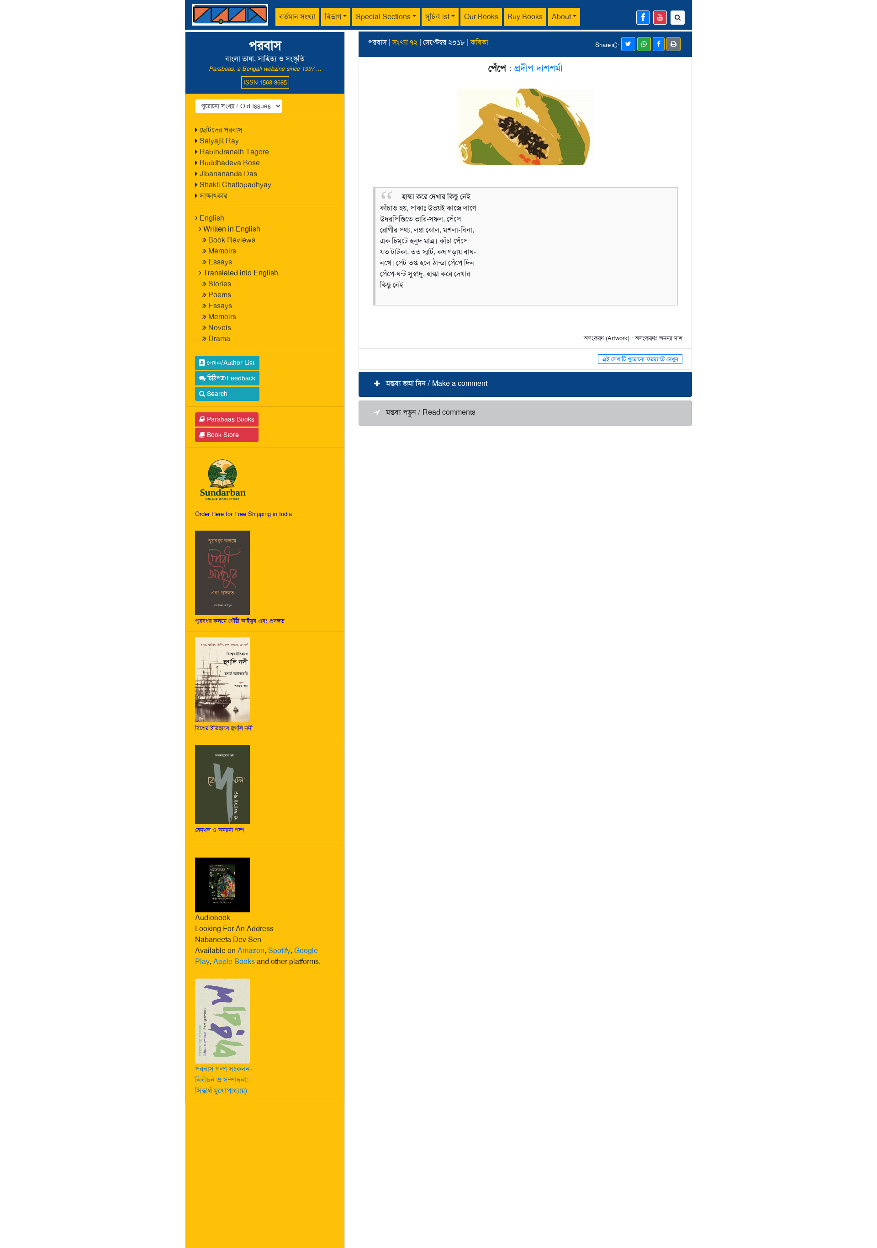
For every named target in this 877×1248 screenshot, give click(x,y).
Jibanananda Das (228, 174)
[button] (525, 384)
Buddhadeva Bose (230, 163)
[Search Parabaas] (678, 18)
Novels (219, 327)
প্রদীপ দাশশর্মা (538, 68)
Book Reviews (231, 240)
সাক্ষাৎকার (213, 195)
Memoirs (222, 251)
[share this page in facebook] (659, 44)
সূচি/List (437, 16)
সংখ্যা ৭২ (404, 42)
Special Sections (383, 16)
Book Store (222, 435)
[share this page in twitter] (628, 44)
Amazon (251, 950)
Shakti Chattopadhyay (235, 185)
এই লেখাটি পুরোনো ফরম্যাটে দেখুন (640, 359)
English (212, 218)
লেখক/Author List (229, 362)
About (561, 16)
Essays (220, 262)
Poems (219, 295)
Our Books (481, 16)
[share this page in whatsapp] (644, 44)
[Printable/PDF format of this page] (673, 44)
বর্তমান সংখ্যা (297, 16)
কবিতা (479, 42)
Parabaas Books (229, 419)
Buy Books (525, 16)
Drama (219, 338)
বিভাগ (333, 16)
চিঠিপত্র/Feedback (230, 378)
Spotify (279, 950)
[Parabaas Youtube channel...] (660, 18)
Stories (219, 284)
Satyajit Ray (219, 141)
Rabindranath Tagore (234, 152)
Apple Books (234, 961)
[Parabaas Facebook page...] (643, 18)
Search (216, 394)
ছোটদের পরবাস (221, 130)
